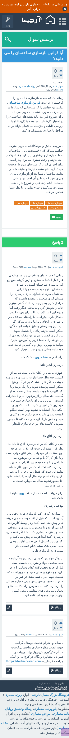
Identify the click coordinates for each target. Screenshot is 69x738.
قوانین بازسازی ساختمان (24, 102)
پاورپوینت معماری (45, 709)
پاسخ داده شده (56, 267)
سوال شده (58, 86)
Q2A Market (60, 687)
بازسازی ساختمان (54, 203)
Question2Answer (57, 689)
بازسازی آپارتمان (38, 207)
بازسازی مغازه (55, 207)
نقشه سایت (44, 683)
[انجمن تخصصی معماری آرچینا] (38, 19)
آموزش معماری (41, 713)
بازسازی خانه (37, 203)
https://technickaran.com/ (23, 661)
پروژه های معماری (27, 86)
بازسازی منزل (22, 203)
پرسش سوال (40, 39)
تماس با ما (60, 683)
